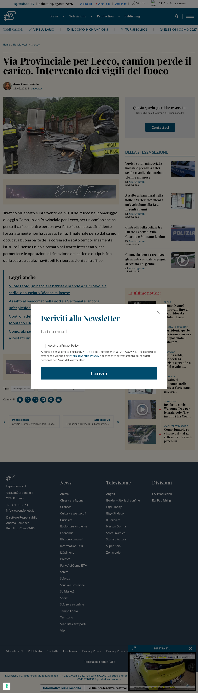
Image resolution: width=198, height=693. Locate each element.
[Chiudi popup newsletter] (158, 312)
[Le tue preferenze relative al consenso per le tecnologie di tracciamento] (6, 686)
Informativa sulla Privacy (84, 355)
